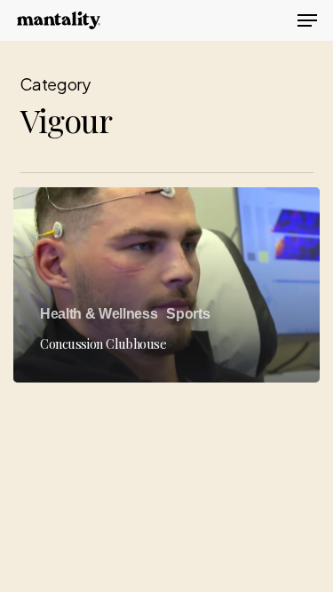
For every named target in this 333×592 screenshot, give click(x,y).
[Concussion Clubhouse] (166, 285)
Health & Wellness (98, 313)
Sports (188, 313)
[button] (307, 20)
